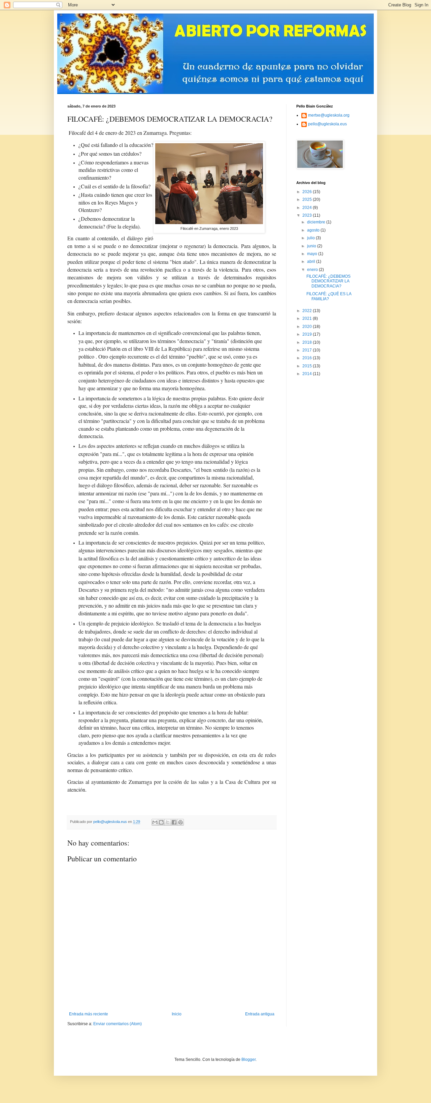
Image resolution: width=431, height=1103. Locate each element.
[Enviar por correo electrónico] (155, 822)
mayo (312, 253)
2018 (307, 342)
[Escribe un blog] (161, 822)
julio (311, 238)
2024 (307, 207)
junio (312, 246)
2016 (307, 358)
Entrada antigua (259, 1014)
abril (311, 261)
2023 (307, 215)
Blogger (248, 1059)
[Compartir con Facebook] (174, 822)
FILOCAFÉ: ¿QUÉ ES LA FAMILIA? (328, 296)
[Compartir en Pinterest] (180, 822)
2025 (307, 199)
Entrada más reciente (88, 1014)
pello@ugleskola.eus (327, 124)
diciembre (316, 222)
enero (313, 269)
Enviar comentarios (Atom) (117, 1023)
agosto (314, 230)
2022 (307, 310)
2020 (307, 326)
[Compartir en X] (167, 822)
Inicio (176, 1014)
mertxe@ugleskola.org (329, 115)
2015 (307, 366)
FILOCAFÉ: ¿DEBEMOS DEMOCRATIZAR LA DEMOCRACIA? (328, 281)
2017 (307, 350)
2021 (307, 318)
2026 (307, 191)
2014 (307, 373)
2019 (307, 334)
